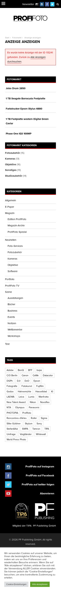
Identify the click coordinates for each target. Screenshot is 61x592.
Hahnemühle (24, 391)
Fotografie (12, 386)
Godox (10, 391)
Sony (39, 423)
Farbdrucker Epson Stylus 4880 (24, 109)
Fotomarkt (17, 37)
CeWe (36, 375)
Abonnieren (47, 493)
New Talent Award (16, 402)
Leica (21, 396)
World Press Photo (16, 439)
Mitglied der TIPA (22, 525)
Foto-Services (15, 246)
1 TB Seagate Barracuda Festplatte (25, 98)
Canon (25, 375)
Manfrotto (44, 396)
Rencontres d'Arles (17, 418)
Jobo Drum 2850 (15, 88)
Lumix (31, 396)
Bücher (11, 304)
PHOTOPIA (12, 413)
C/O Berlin (12, 375)
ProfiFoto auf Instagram (39, 466)
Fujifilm (40, 386)
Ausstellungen (15, 298)
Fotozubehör (12, 153)
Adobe (10, 370)
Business (12, 310)
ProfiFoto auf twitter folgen (38, 484)
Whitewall (41, 434)
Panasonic (34, 407)
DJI (18, 380)
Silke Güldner (14, 423)
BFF (30, 370)
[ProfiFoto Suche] (58, 4)
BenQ (21, 370)
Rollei (34, 418)
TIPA (46, 428)
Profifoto (26, 413)
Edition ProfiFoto (17, 219)
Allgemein (10, 200)
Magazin (9, 213)
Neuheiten (10, 240)
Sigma (44, 418)
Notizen (12, 323)
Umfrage (11, 434)
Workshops (14, 336)
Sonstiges (10, 170)
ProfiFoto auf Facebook (40, 475)
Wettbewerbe (15, 329)
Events (11, 317)
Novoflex (44, 402)
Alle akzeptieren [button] (40, 584)
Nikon (33, 402)
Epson (37, 380)
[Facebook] (47, 4)
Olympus (20, 407)
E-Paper (9, 207)
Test (7, 344)
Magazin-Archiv (16, 225)
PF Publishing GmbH (44, 525)
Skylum (28, 423)
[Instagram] (42, 4)
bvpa (39, 370)
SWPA (25, 428)
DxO (27, 380)
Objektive (10, 164)
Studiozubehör (13, 176)
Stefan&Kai (12, 428)
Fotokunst (27, 386)
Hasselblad (41, 391)
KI (52, 391)
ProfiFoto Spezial (17, 232)
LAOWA (10, 396)
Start (7, 37)
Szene (8, 292)
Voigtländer (26, 434)
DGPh (10, 380)
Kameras (10, 159)
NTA (9, 407)
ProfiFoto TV (12, 285)
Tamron (36, 428)
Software (12, 271)
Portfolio (9, 279)
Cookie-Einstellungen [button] (16, 584)
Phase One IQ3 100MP (18, 133)
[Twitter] (52, 4)
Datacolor (48, 375)
